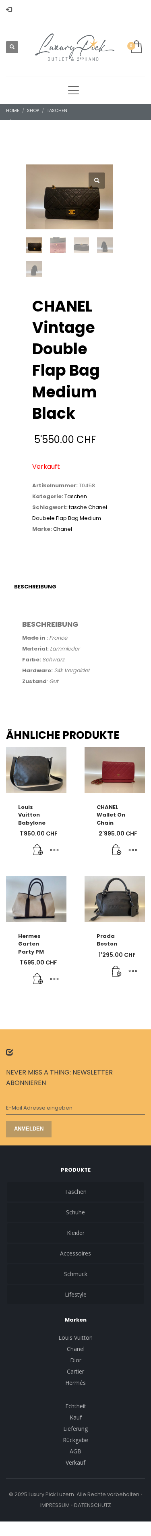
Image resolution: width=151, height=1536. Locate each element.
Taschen (75, 496)
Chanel (62, 529)
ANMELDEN (28, 1129)
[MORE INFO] (54, 850)
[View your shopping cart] (136, 47)
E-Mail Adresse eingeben (39, 1108)
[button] (97, 181)
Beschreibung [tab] (35, 586)
